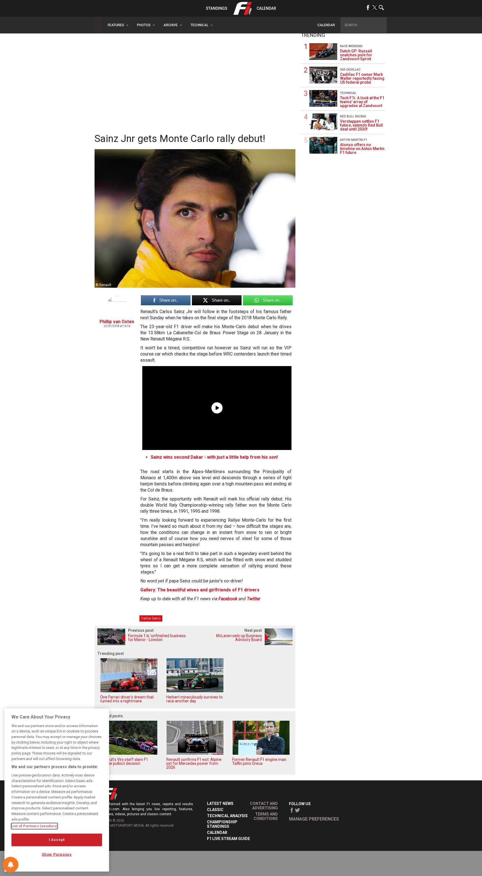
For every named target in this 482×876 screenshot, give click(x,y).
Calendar (266, 8)
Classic (215, 809)
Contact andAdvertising (264, 805)
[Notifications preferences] (10, 864)
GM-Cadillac (350, 69)
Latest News (220, 803)
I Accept (57, 840)
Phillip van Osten (117, 321)
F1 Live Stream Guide (228, 838)
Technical (348, 93)
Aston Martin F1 (353, 140)
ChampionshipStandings (222, 824)
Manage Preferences (314, 819)
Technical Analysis (227, 816)
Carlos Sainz (151, 618)
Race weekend (351, 46)
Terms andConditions (266, 816)
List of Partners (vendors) (34, 826)
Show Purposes (57, 854)
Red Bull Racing (353, 116)
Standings (216, 8)
